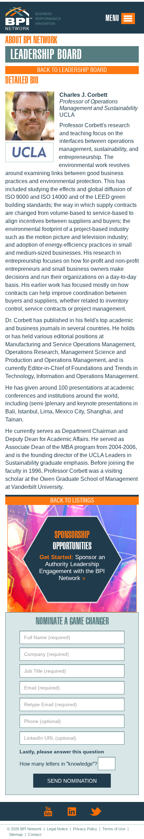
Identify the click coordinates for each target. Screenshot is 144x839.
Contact (34, 834)
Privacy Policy (85, 829)
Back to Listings (72, 501)
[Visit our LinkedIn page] (72, 811)
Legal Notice (57, 829)
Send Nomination (72, 781)
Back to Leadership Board (72, 70)
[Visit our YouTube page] (48, 811)
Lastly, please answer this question (62, 751)
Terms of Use (113, 829)
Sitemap (16, 834)
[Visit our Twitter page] (96, 811)
